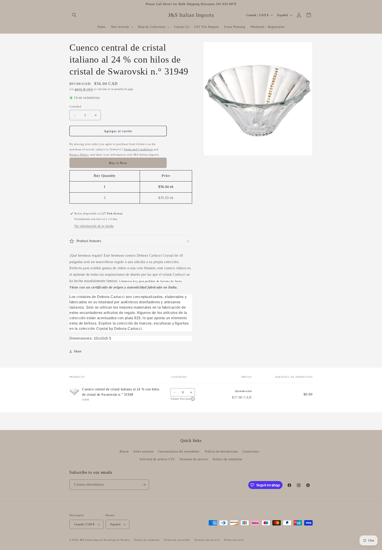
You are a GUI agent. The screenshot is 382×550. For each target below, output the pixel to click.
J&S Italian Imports (91, 540)
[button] (74, 15)
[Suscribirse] (144, 484)
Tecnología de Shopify (116, 540)
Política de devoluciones (221, 451)
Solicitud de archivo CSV (157, 459)
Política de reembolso (147, 540)
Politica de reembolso (228, 459)
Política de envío (234, 540)
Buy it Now (118, 163)
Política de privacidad (176, 540)
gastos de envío (84, 89)
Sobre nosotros (143, 451)
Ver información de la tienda (94, 226)
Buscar (124, 451)
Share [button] (78, 351)
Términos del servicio (207, 540)
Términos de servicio (193, 459)
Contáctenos (251, 451)
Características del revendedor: (179, 451)
